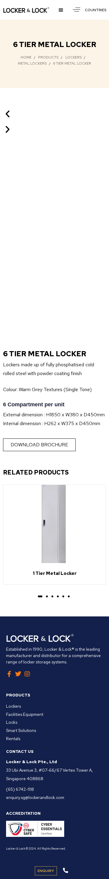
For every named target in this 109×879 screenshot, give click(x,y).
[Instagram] (27, 674)
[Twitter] (18, 674)
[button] (61, 10)
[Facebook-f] (9, 674)
